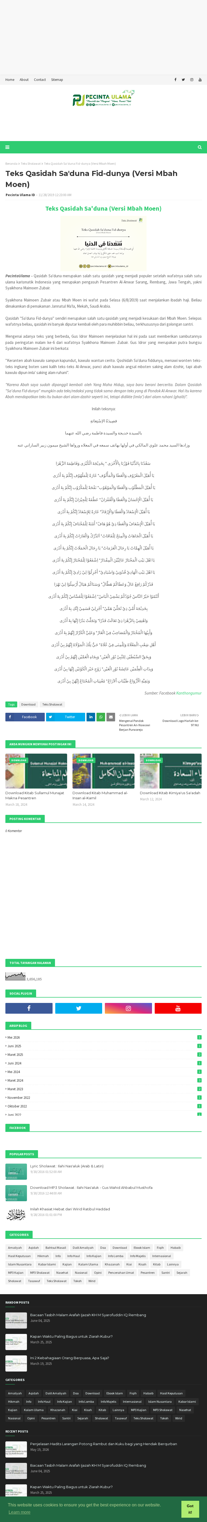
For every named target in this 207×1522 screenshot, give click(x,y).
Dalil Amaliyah (83, 1248)
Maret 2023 (104, 1089)
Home (9, 79)
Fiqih (160, 1248)
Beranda (11, 163)
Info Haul (73, 1256)
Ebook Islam (142, 1248)
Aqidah (34, 1248)
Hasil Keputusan (19, 1256)
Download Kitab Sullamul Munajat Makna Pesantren (34, 795)
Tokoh (77, 1281)
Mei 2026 (104, 1037)
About (24, 79)
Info (58, 1256)
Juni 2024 (104, 1063)
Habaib (176, 1248)
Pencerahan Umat (121, 1273)
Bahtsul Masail (56, 1248)
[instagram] (192, 79)
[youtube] (199, 79)
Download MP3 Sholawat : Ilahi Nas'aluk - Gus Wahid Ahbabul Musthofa (91, 1187)
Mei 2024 (104, 1072)
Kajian (67, 1264)
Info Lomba (115, 1256)
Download (28, 704)
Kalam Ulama (88, 1264)
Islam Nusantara (20, 1264)
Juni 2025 (104, 1046)
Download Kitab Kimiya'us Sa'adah (170, 793)
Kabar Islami (47, 1264)
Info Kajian (94, 1256)
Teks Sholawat (31, 163)
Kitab (156, 1264)
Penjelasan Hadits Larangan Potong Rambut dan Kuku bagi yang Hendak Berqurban (103, 1444)
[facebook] (175, 79)
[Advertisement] (101, 37)
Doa (103, 1248)
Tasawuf (34, 1281)
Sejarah (182, 1273)
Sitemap (57, 79)
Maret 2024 (104, 1080)
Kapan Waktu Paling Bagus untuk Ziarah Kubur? (71, 1336)
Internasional (161, 1256)
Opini (98, 1273)
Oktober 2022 (104, 1106)
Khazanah (112, 1264)
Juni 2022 (104, 1115)
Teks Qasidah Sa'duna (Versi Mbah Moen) (103, 208)
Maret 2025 (104, 1054)
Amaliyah (15, 1248)
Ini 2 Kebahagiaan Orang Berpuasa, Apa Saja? (69, 1358)
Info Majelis (138, 1256)
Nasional (81, 1273)
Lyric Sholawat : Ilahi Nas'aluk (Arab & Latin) (67, 1166)
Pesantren (148, 1273)
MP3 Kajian (15, 1273)
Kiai (129, 1264)
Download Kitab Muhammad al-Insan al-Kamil (100, 795)
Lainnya (173, 1264)
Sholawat (14, 1281)
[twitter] (183, 79)
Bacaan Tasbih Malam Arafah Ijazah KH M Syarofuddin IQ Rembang (88, 1315)
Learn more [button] (19, 1512)
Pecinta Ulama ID (20, 195)
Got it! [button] (190, 1509)
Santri (165, 1273)
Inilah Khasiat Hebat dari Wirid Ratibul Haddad (70, 1209)
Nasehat (62, 1273)
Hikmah (43, 1256)
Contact (40, 79)
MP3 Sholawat (40, 1273)
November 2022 (104, 1097)
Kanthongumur (189, 693)
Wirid (91, 1281)
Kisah (142, 1264)
